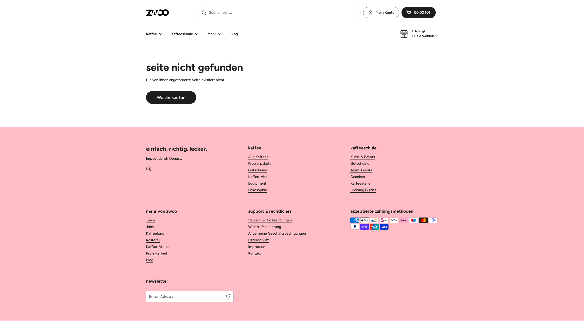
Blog (149, 260)
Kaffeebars (155, 233)
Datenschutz (258, 240)
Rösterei (153, 240)
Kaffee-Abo (257, 177)
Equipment (257, 183)
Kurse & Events (362, 157)
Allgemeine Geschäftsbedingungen (277, 233)
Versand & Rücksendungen (270, 220)
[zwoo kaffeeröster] (157, 12)
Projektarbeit (156, 253)
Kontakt (254, 253)
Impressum (257, 246)
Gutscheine (257, 170)
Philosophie (257, 190)
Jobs (150, 227)
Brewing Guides (363, 190)
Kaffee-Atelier (158, 246)
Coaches (357, 177)
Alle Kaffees (258, 157)
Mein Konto (384, 12)
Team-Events (361, 170)
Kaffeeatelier (361, 183)
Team (150, 220)
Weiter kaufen (171, 97)
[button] (419, 34)
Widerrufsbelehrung (264, 227)
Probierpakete (259, 163)
